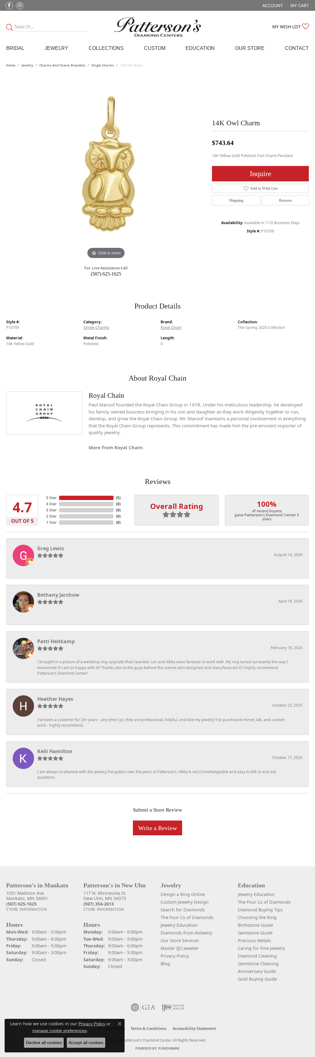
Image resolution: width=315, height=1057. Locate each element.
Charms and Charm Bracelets (62, 65)
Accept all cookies (86, 1042)
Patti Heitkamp (56, 641)
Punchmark (168, 1048)
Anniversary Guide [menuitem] (257, 971)
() (118, 497)
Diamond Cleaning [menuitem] (257, 956)
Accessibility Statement (194, 1028)
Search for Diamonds (183, 910)
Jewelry (56, 48)
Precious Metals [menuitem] (254, 940)
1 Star (51, 522)
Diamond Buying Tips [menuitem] (260, 910)
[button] (272, 5)
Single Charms (102, 65)
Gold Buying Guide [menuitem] (257, 979)
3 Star (51, 510)
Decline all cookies (44, 1042)
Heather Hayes (55, 699)
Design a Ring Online (183, 894)
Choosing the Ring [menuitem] (257, 917)
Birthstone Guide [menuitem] (255, 925)
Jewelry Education (179, 925)
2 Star (51, 516)
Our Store (250, 48)
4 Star (51, 503)
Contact (297, 48)
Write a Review (157, 828)
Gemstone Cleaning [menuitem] (258, 963)
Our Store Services (180, 940)
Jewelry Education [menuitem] (256, 894)
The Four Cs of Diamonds (187, 917)
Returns (285, 200)
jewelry (27, 65)
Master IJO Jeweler (180, 948)
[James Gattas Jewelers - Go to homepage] (157, 27)
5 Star (51, 497)
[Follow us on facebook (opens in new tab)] (9, 5)
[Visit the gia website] (143, 1007)
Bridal (15, 48)
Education (200, 48)
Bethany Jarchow (58, 594)
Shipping (236, 200)
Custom (154, 48)
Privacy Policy (175, 956)
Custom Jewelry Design (185, 902)
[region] (106, 168)
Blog (165, 963)
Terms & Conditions (148, 1028)
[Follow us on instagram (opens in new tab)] (19, 5)
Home (10, 65)
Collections (106, 48)
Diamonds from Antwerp (186, 933)
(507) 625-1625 (106, 273)
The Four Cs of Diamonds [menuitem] (264, 902)
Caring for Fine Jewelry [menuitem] (261, 948)
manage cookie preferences (59, 1030)
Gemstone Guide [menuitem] (255, 933)
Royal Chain (171, 327)
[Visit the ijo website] (173, 1007)
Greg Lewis (50, 548)
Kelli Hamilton (55, 751)
